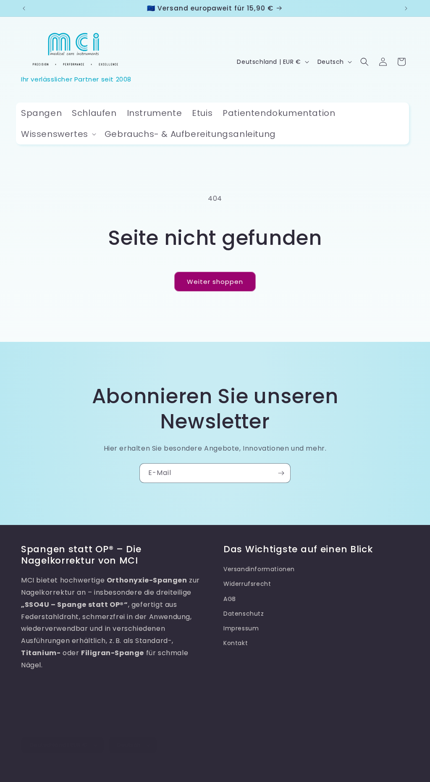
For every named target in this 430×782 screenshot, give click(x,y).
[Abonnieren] (281, 473)
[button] (58, 133)
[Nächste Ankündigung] (406, 8)
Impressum (241, 628)
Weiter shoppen (215, 281)
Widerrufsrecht (247, 584)
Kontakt (235, 643)
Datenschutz (243, 613)
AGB (229, 599)
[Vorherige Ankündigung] (24, 8)
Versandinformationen (259, 569)
